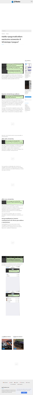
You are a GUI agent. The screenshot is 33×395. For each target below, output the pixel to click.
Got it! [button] (24, 392)
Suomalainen (13, 384)
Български (20, 384)
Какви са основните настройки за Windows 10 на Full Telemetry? (27, 108)
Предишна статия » (18, 336)
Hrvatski (28, 382)
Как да (7, 33)
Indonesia (22, 382)
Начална (3, 33)
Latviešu (16, 382)
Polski (11, 382)
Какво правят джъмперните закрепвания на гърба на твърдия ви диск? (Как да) (18, 344)
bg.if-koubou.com (5, 387)
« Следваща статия (6, 336)
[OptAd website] (21, 92)
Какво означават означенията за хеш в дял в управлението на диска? (28, 75)
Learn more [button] (28, 390)
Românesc (6, 382)
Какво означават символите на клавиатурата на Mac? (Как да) (6, 345)
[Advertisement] (16, 10)
